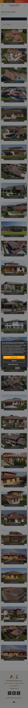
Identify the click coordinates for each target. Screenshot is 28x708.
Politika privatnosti (9, 354)
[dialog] (14, 354)
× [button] (25, 342)
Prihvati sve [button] (14, 357)
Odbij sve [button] (14, 361)
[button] (14, 364)
